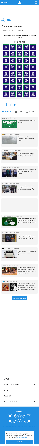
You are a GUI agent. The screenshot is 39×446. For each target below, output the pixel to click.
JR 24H (6, 390)
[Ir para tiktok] (15, 421)
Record (7, 396)
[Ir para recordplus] (10, 421)
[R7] (19, 411)
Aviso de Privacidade (21, 437)
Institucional (11, 401)
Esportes (8, 379)
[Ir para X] (19, 421)
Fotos (20, 112)
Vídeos (31, 112)
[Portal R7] (19, 2)
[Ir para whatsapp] (24, 421)
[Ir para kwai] (24, 416)
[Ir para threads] (29, 416)
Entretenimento (12, 384)
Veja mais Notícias (19, 298)
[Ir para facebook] (15, 416)
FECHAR (19, 442)
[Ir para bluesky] (10, 416)
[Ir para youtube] (29, 421)
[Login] (36, 2)
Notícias (8, 112)
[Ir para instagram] (19, 416)
